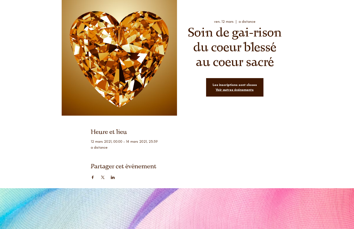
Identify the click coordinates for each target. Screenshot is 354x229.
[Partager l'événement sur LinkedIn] (113, 177)
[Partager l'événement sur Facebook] (93, 177)
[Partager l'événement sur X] (103, 177)
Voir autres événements (235, 90)
